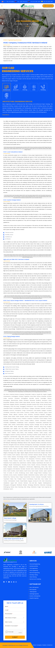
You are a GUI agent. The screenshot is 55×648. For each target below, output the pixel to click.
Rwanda (10, 467)
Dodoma (20, 414)
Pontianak (48, 457)
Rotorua (38, 465)
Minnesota (48, 440)
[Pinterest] (13, 582)
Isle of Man (37, 428)
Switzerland (31, 475)
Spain (45, 471)
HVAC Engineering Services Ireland (20, 147)
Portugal (49, 459)
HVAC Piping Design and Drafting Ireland (23, 391)
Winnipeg (30, 485)
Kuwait (39, 434)
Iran (19, 428)
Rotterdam (44, 465)
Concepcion (18, 410)
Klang (49, 430)
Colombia (37, 408)
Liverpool (37, 436)
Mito (29, 442)
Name (6, 606)
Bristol (17, 402)
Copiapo (43, 410)
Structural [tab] (15, 90)
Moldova (38, 442)
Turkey (5, 481)
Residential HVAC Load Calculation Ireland (37, 196)
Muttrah (20, 449)
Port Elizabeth (12, 459)
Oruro (5, 457)
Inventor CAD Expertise (35, 596)
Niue (47, 453)
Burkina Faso (35, 404)
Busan (49, 404)
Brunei (42, 402)
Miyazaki (33, 442)
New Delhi (45, 449)
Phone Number (8, 613)
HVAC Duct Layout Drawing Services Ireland (37, 333)
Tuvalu (17, 481)
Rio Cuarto (46, 463)
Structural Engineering (35, 564)
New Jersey (13, 451)
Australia (31, 398)
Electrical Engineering (35, 572)
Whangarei (13, 485)
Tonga (21, 477)
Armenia (49, 396)
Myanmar (31, 449)
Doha (25, 414)
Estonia (10, 418)
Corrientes (6, 412)
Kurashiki (34, 434)
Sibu (46, 467)
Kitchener (45, 430)
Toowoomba (26, 477)
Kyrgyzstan (6, 436)
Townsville (43, 477)
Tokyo (17, 477)
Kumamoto (23, 434)
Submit (15, 637)
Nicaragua (11, 453)
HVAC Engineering (34, 570)
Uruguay (30, 481)
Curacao (40, 412)
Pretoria (15, 461)
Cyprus (45, 412)
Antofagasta (14, 396)
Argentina (26, 396)
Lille (23, 436)
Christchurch (29, 406)
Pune (10, 463)
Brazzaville (6, 402)
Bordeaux (26, 400)
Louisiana (5, 438)
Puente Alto (22, 461)
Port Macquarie (30, 459)
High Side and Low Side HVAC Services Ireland (28, 297)
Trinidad (19, 479)
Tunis (42, 479)
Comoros (11, 410)
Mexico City (29, 440)
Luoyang (27, 438)
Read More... (6, 115)
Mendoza (13, 440)
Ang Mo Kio (39, 394)
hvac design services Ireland (43, 254)
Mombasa (43, 442)
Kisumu (33, 430)
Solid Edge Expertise (34, 594)
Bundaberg (23, 404)
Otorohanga (20, 457)
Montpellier (43, 444)
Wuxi (16, 487)
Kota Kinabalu (29, 432)
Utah (43, 481)
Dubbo (13, 416)
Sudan (31, 473)
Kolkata (14, 432)
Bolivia (21, 400)
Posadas (5, 461)
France (19, 418)
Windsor (25, 485)
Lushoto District (38, 438)
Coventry (26, 412)
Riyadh (10, 465)
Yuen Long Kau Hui (46, 487)
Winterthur (36, 485)
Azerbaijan (43, 398)
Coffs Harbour (25, 408)
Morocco (17, 447)
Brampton (44, 400)
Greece (37, 420)
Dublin (17, 416)
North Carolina (7, 455)
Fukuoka (16, 420)
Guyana (32, 424)
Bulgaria (12, 404)
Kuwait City (45, 434)
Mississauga (14, 442)
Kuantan (12, 434)
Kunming (29, 434)
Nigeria (22, 453)
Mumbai (5, 449)
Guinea (13, 424)
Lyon (4, 440)
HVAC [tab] (34, 90)
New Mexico (20, 451)
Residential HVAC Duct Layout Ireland (11, 331)
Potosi (10, 461)
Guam (26, 422)
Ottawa (26, 457)
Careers (44, 645)
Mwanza (26, 449)
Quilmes (29, 463)
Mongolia (11, 444)
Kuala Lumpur (43, 432)
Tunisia (46, 479)
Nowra (49, 455)
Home (34, 645)
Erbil (50, 416)
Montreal (49, 444)
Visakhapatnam (47, 483)
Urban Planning (33, 577)
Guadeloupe (20, 422)
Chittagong (6, 406)
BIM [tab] (6, 98)
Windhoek (19, 485)
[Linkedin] (11, 582)
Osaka (9, 457)
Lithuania (32, 436)
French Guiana (43, 418)
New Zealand (41, 451)
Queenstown (23, 463)
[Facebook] (4, 582)
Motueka (26, 447)
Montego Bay (28, 444)
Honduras (36, 426)
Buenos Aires (47, 402)
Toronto (33, 477)
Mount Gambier (34, 447)
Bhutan (49, 398)
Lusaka (32, 438)
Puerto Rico (48, 461)
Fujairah (11, 420)
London (43, 436)
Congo (24, 410)
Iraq (22, 428)
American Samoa (14, 394)
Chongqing (22, 406)
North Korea (24, 455)
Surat (50, 473)
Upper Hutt (14, 483)
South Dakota (19, 471)
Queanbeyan (39, 463)
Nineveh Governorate (35, 453)
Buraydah (29, 404)
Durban (27, 416)
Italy (46, 428)
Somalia (46, 469)
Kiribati (25, 430)
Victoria (20, 483)
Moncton (5, 444)
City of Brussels (38, 406)
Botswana (32, 400)
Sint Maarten (16, 469)
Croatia (32, 412)
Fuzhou (22, 420)
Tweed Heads (23, 481)
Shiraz (42, 467)
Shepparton (22, 467)
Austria (37, 398)
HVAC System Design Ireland (12, 200)
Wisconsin (42, 485)
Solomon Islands (39, 469)
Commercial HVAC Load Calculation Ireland (13, 195)
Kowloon (36, 432)
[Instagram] (16, 582)
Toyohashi (6, 479)
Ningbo (43, 453)
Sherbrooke (30, 467)
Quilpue (34, 463)
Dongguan (48, 414)
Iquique (15, 428)
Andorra (33, 394)
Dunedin (22, 416)
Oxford (39, 457)
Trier (15, 479)
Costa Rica (13, 412)
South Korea (27, 471)
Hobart (26, 426)
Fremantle (36, 418)
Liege (19, 436)
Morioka (12, 447)
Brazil (50, 400)
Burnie (41, 404)
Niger (18, 453)
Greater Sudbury (29, 420)
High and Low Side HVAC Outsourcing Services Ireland (31, 298)
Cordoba (49, 410)
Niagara (5, 453)
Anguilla (49, 394)
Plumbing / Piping (34, 574)
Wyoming (20, 487)
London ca (48, 436)
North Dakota (16, 455)
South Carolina (11, 471)
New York (34, 451)
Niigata (27, 453)
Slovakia (23, 469)
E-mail (7, 610)
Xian (25, 487)
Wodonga (48, 485)
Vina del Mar (33, 483)
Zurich (11, 489)
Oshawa (14, 457)
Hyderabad (6, 428)
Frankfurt (24, 418)
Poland (43, 457)
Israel (42, 428)
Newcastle (48, 451)
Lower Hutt (12, 438)
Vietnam (25, 483)
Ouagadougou (32, 457)
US (37, 481)
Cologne (32, 408)
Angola (45, 394)
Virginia (40, 483)
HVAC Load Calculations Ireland (25, 148)
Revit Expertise (33, 589)
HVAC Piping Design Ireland (11, 336)
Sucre (27, 473)
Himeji (15, 426)
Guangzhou (32, 422)
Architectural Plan (34, 566)
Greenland (43, 420)
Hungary (49, 426)
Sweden (25, 475)
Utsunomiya (48, 481)
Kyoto (49, 434)
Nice (15, 453)
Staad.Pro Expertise (34, 598)
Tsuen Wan (37, 479)
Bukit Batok (6, 404)
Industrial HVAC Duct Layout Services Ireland (34, 334)
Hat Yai (42, 424)
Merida (18, 440)
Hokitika (31, 426)
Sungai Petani (38, 473)
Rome (28, 465)
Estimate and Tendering (35, 579)
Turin (50, 479)
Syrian (45, 475)
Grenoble (6, 422)
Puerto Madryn (31, 461)
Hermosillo (6, 426)
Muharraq (48, 447)
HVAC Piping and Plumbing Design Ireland (31, 390)
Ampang (21, 394)
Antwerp (21, 396)
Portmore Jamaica (40, 459)
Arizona (39, 396)
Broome (33, 402)
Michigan (34, 440)
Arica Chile (33, 396)
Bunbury (17, 404)
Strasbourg (22, 473)
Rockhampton (17, 465)
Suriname (5, 475)
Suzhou (15, 475)
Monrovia (16, 444)
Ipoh (11, 428)
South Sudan (35, 471)
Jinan (50, 428)
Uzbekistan (6, 483)
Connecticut (29, 410)
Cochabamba (17, 408)
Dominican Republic (39, 414)
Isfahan (31, 428)
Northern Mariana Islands (35, 455)
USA (40, 481)
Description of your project (11, 625)
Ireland (26, 428)
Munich (10, 449)
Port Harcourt (21, 459)
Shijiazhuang (37, 467)
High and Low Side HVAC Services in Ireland (16, 259)
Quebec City (15, 463)
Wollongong (6, 487)
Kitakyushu (39, 430)
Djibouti (15, 414)
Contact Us (49, 645)
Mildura (43, 440)
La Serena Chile (47, 438)
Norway (45, 455)
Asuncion (10, 398)
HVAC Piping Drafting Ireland (42, 389)
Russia (5, 467)
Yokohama (33, 487)
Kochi (9, 432)
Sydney (37, 475)
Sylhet (41, 475)
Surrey (11, 475)
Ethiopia (14, 418)
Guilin (9, 424)
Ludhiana (22, 438)
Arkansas (43, 396)
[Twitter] (6, 582)
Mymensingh (38, 449)
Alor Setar (6, 394)
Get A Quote (48, 6)
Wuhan (12, 487)
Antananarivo (7, 396)
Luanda (17, 438)
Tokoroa (12, 477)
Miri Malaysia (6, 442)
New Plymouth (28, 451)
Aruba (5, 398)
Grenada (49, 420)
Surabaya (45, 473)
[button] (2, 24)
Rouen (49, 465)
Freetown (29, 418)
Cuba (36, 412)
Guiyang (26, 424)
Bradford (38, 400)
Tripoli (24, 479)
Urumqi (34, 481)
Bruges (38, 402)
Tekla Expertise (33, 591)
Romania (24, 465)
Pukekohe (6, 463)
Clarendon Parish (8, 408)
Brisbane (12, 402)
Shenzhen (15, 467)
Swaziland (20, 475)
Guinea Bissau (20, 424)
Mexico (23, 440)
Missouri (25, 442)
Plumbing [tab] (43, 90)
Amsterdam (27, 394)
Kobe (4, 432)
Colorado (42, 408)
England (36, 416)
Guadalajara (13, 422)
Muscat (15, 449)
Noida (49, 453)
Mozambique (42, 447)
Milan (39, 440)
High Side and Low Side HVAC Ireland (42, 295)
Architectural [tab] (6, 90)
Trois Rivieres (29, 479)
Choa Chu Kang (14, 406)
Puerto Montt (40, 461)
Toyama (49, 477)
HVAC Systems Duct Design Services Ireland (39, 256)
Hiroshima (20, 426)
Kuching (18, 434)
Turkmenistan (11, 481)
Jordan (21, 430)
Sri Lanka (9, 473)
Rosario (33, 465)
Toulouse (38, 477)
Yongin (39, 487)
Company (39, 645)
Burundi (46, 404)
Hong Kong (43, 426)
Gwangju (36, 424)
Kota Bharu (20, 432)
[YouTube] (9, 582)
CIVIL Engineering (33, 568)
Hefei (50, 424)
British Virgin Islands (24, 402)
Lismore (27, 436)
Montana (22, 444)
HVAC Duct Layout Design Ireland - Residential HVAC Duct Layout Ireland (25, 300)
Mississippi (20, 442)
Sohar (32, 469)
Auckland (17, 398)
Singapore (10, 469)
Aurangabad (24, 398)
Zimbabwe (6, 489)
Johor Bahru (15, 430)
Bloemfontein (14, 400)
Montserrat (6, 447)
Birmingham (6, 400)
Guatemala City (47, 422)
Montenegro (36, 444)
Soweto (41, 471)
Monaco (49, 442)
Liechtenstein (13, 436)
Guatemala (39, 422)
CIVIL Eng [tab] (24, 90)
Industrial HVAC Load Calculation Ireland (33, 197)
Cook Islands (37, 410)
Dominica (30, 414)
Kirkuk (29, 430)
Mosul (22, 447)
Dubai (9, 416)
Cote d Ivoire (20, 412)
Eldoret (31, 416)
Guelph (5, 424)
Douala (5, 416)
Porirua (5, 459)
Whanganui (6, 485)
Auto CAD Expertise (34, 587)
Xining (28, 487)
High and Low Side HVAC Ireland (11, 295)
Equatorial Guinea (43, 416)
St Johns (15, 473)
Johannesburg (7, 430)
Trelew (11, 479)
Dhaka (10, 414)
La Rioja (9, 440)
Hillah (11, 426)
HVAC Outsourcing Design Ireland (23, 256)
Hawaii (46, 424)
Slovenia (28, 469)
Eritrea (5, 418)
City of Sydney (47, 406)
